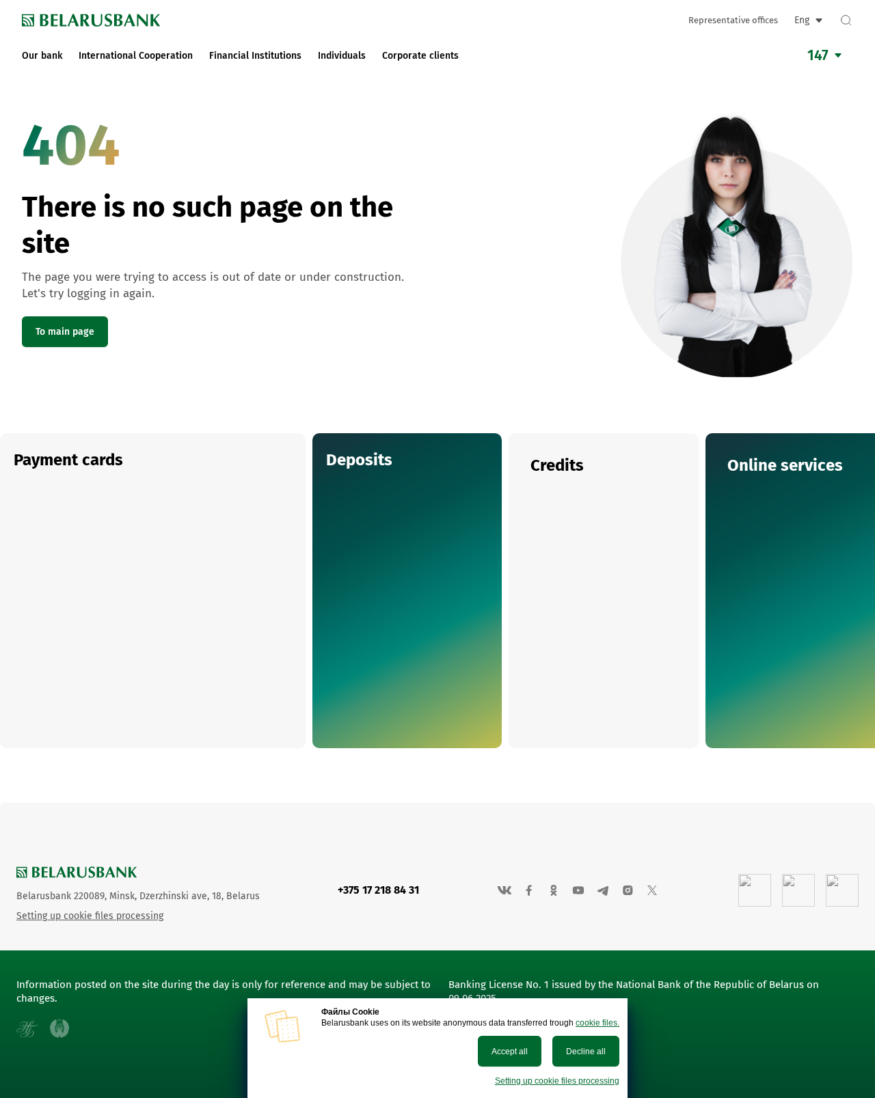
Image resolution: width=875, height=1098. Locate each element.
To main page (65, 332)
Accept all (510, 1051)
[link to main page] (91, 20)
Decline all (586, 1051)
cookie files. (597, 1023)
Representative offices (733, 20)
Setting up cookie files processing (557, 1081)
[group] (153, 590)
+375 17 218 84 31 (378, 889)
